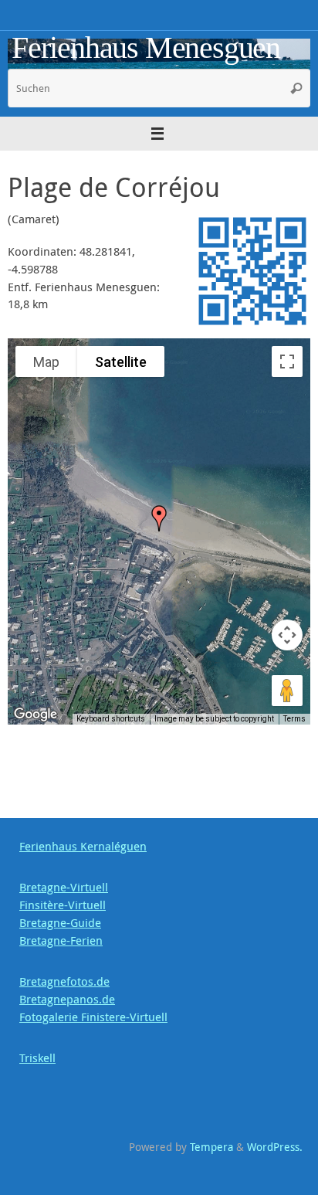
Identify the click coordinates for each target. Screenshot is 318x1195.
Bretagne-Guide (60, 922)
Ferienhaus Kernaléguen (83, 846)
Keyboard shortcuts (110, 719)
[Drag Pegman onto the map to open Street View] (287, 690)
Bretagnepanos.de (67, 999)
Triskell (37, 1057)
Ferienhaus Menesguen (146, 48)
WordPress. (275, 1147)
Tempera (211, 1147)
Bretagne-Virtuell (63, 887)
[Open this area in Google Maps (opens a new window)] (37, 714)
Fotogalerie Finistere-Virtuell (93, 1016)
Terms (294, 719)
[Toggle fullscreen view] (287, 361)
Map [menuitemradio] (46, 362)
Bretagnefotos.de (64, 981)
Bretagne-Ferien (61, 940)
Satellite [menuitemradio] (121, 362)
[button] (159, 518)
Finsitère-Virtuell (62, 904)
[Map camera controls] (287, 635)
